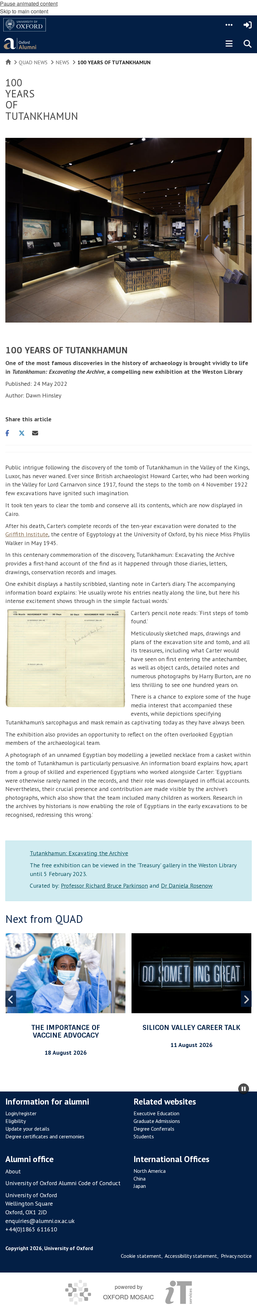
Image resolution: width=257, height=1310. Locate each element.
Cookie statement (141, 1255)
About (13, 1171)
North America (150, 1170)
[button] (229, 24)
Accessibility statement (191, 1255)
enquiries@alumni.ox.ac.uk (40, 1221)
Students (144, 1136)
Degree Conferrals (154, 1128)
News (62, 62)
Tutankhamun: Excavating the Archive (79, 853)
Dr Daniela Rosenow (186, 885)
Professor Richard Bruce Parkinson (104, 885)
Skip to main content (24, 11)
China (140, 1178)
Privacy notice (236, 1255)
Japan (140, 1186)
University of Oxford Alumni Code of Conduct (62, 1183)
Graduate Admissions (157, 1121)
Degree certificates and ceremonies (44, 1136)
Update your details (27, 1128)
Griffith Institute (26, 534)
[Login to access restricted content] (247, 24)
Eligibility (15, 1121)
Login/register (20, 1113)
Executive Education (156, 1113)
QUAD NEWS (33, 62)
